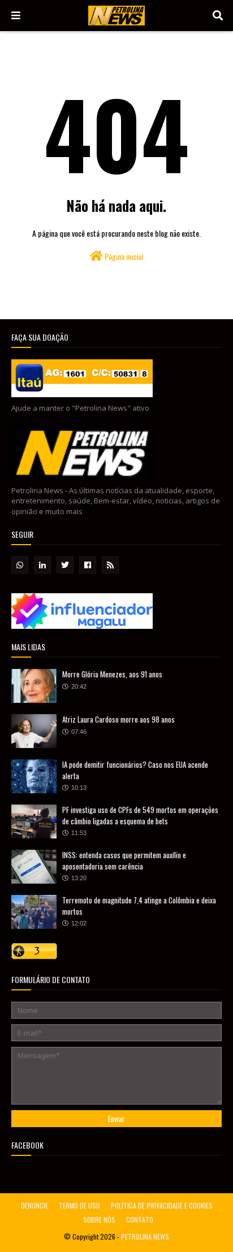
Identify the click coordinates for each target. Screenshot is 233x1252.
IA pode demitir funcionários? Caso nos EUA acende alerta (135, 770)
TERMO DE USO (79, 1205)
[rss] (110, 565)
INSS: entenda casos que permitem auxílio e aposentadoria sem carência (124, 860)
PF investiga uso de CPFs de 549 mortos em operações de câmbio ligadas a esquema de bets (140, 815)
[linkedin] (42, 565)
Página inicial (123, 256)
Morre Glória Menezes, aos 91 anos (112, 674)
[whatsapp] (19, 565)
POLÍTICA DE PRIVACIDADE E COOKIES (162, 1205)
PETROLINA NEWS (145, 1236)
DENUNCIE (34, 1205)
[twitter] (65, 565)
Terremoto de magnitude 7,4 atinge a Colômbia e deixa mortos (139, 905)
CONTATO (139, 1219)
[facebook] (87, 565)
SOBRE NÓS (99, 1219)
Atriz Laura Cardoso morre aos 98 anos (118, 719)
